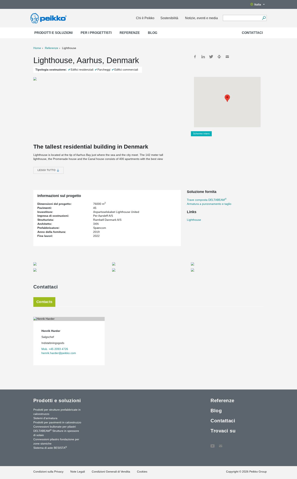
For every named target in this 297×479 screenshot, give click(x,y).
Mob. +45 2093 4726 (54, 349)
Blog (152, 32)
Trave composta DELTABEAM (206, 199)
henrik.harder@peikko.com (58, 353)
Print (219, 57)
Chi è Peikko (145, 18)
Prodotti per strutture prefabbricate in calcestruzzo (57, 411)
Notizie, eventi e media (201, 18)
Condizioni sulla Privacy (48, 471)
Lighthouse (194, 219)
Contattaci (252, 32)
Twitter (211, 57)
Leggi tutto (47, 170)
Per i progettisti (96, 32)
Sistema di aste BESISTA (50, 447)
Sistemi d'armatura (45, 418)
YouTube (213, 444)
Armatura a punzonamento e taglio (209, 203)
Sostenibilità (169, 18)
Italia (257, 4)
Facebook (195, 57)
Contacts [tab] (44, 302)
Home (37, 48)
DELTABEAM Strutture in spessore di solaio (56, 433)
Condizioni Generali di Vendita (111, 471)
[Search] (263, 18)
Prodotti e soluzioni (53, 32)
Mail (227, 57)
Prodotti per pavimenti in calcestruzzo (57, 422)
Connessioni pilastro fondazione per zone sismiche (56, 441)
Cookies (142, 471)
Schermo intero (201, 133)
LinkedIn (203, 57)
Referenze (130, 32)
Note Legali (77, 471)
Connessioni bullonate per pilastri (54, 426)
